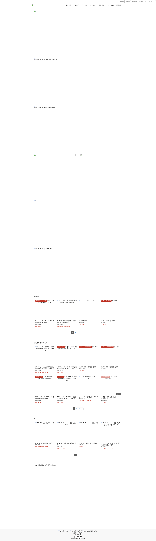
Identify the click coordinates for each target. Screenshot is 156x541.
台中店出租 (93, 5)
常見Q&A (111, 5)
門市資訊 (84, 5)
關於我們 (102, 5)
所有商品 (68, 5)
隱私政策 (118, 5)
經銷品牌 (76, 5)
